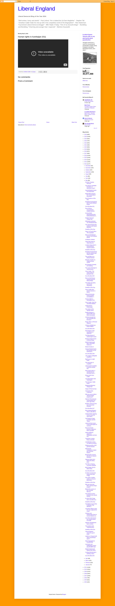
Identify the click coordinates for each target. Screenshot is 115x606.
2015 (85, 157)
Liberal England (36, 9)
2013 (85, 161)
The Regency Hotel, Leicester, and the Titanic (90, 420)
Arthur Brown (87, 125)
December (88, 165)
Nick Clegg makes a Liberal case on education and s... (90, 372)
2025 (85, 136)
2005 (85, 580)
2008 (85, 573)
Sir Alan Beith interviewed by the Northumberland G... (91, 214)
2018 (85, 151)
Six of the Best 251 (89, 206)
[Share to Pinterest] (46, 72)
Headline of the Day (90, 229)
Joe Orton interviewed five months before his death (90, 519)
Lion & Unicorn (88, 118)
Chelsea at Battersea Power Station (90, 326)
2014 (85, 159)
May (87, 180)
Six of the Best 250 (89, 276)
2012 (85, 164)
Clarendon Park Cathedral (89, 391)
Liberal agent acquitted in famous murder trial (91, 367)
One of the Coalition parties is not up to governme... (90, 479)
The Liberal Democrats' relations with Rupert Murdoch (91, 226)
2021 (85, 145)
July (87, 176)
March (87, 560)
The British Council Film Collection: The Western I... (91, 505)
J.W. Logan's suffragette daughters (91, 356)
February (88, 562)
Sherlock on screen (89, 119)
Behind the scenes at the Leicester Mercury (90, 490)
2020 (85, 147)
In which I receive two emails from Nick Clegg (90, 474)
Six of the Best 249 (89, 328)
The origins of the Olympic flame (89, 309)
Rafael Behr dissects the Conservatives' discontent (90, 195)
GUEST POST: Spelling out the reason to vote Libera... (91, 415)
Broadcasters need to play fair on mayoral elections (90, 456)
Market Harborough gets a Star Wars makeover (90, 343)
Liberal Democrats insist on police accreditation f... (89, 296)
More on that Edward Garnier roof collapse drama (91, 236)
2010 (85, 569)
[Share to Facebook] (44, 72)
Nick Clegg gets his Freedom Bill (90, 541)
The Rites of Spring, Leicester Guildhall (90, 464)
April (87, 558)
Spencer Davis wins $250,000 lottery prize (90, 461)
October (88, 170)
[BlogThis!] (41, 72)
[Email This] (39, 72)
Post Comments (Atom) (30, 125)
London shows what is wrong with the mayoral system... (90, 246)
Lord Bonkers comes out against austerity (90, 442)
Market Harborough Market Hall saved (90, 549)
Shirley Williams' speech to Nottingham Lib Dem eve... (91, 434)
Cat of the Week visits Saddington (90, 379)
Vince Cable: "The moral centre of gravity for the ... (89, 273)
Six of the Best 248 (89, 353)
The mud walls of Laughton (89, 363)
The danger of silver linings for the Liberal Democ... (91, 495)
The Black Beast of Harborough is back (90, 336)
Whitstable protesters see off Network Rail (90, 222)
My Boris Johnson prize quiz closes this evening (91, 405)
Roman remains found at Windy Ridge (90, 339)
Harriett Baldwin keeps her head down (90, 191)
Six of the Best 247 (89, 408)
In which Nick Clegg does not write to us (90, 499)
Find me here (86, 87)
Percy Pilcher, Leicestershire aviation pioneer (90, 210)
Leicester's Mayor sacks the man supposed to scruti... (91, 510)
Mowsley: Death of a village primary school (90, 261)
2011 (85, 567)
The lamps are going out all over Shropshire (90, 284)
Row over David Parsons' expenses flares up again (90, 429)
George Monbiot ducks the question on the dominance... (90, 350)
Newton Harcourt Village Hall (89, 218)
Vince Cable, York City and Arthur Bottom (90, 303)
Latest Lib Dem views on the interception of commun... (91, 424)
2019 (85, 149)
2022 (85, 143)
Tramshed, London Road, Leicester (90, 439)
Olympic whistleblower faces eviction (90, 523)
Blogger (64, 594)
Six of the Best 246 (89, 471)
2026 (85, 134)
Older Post (74, 122)
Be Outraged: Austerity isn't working (90, 265)
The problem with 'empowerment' (89, 526)
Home (47, 122)
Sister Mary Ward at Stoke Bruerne (90, 242)
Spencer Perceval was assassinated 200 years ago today (90, 400)
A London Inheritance (90, 111)
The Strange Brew (89, 123)
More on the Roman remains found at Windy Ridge (90, 279)
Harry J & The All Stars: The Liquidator (90, 232)
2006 (85, 577)
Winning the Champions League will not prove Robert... (90, 450)
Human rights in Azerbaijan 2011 (90, 299)
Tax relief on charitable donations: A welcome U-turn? (90, 187)
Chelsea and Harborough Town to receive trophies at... (91, 515)
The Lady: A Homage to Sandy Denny (91, 268)
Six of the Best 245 (89, 555)
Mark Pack (87, 105)
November (88, 167)
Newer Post (21, 122)
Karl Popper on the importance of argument (90, 332)
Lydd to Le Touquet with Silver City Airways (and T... (91, 537)
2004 (85, 582)
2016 (85, 155)
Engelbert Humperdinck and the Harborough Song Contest (91, 253)
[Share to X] (43, 72)
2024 (85, 138)
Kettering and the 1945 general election (90, 446)
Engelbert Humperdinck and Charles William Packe (91, 203)
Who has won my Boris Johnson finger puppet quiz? (90, 396)
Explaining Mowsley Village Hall (90, 386)
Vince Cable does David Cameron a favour (90, 291)
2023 (85, 140)
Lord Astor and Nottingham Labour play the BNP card (90, 545)
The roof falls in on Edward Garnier (89, 257)
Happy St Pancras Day (90, 388)
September (88, 172)
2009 (85, 571)
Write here (85, 80)
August (87, 174)
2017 (85, 153)
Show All (95, 128)
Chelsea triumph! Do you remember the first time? (90, 318)
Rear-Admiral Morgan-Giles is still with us (90, 411)
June (87, 178)
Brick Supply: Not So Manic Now (90, 468)
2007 (85, 575)
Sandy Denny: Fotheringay (89, 306)
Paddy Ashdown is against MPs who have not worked (90, 314)
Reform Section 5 (89, 347)
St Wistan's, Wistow (90, 239)
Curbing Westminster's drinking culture (90, 553)
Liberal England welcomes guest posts (90, 533)
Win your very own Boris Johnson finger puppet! (91, 486)
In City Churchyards (89, 101)
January (88, 564)
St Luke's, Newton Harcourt (89, 183)
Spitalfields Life (88, 100)
